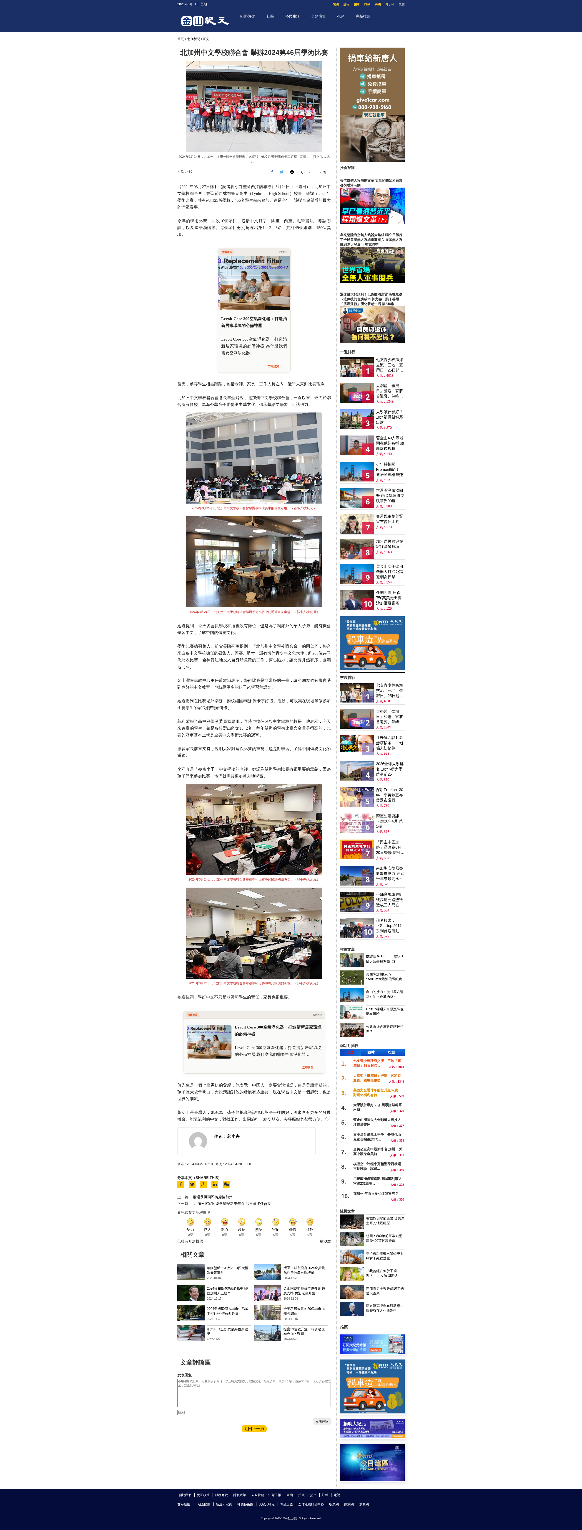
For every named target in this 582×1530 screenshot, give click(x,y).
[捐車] (372, 669)
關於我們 (185, 1495)
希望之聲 (286, 1504)
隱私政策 (239, 1495)
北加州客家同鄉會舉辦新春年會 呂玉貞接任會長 (232, 1204)
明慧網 (334, 1504)
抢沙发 (325, 1241)
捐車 (357, 4)
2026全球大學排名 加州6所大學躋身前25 (390, 769)
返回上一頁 (254, 1428)
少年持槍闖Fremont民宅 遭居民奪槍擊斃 (389, 469)
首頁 (180, 39)
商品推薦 (363, 16)
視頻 (340, 16)
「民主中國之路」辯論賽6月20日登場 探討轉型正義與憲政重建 (390, 847)
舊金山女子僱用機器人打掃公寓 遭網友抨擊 (389, 571)
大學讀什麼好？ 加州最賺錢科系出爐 (389, 417)
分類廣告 (318, 16)
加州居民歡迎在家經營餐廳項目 (389, 544)
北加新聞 (193, 39)
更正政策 (203, 1495)
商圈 (378, 4)
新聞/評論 (247, 16)
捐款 (367, 4)
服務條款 (221, 1495)
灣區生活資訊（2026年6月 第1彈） (389, 821)
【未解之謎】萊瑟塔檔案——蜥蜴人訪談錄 (389, 743)
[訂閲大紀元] (372, 1352)
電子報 (389, 4)
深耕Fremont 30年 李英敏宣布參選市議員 (389, 795)
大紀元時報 (267, 1504)
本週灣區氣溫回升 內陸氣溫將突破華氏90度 (390, 495)
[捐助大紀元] (372, 1437)
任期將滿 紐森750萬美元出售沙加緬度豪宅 (388, 598)
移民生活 (292, 16)
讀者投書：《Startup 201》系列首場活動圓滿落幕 (389, 926)
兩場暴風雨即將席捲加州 (213, 1197)
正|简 (322, 172)
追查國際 (204, 1504)
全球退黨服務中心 (311, 1504)
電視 (336, 4)
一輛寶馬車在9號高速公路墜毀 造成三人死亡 (389, 899)
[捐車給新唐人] (372, 161)
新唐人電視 (224, 1504)
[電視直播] (372, 1480)
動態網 (349, 1504)
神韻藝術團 (245, 1504)
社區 (270, 16)
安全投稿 (257, 1495)
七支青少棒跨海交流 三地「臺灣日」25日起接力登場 (389, 365)
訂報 (346, 4)
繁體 (402, 4)
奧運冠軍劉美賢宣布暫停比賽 (389, 519)
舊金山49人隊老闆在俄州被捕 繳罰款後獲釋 (390, 443)
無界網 (364, 1504)
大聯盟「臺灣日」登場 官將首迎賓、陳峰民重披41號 (389, 391)
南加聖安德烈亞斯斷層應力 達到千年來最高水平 (390, 873)
